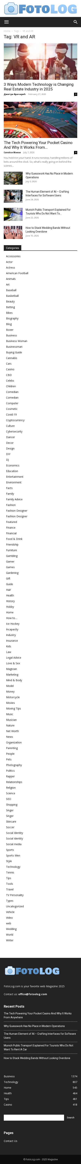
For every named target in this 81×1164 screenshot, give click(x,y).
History (10, 601)
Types (9, 900)
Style (9, 861)
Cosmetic (12, 409)
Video (9, 917)
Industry (11, 635)
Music (9, 714)
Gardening (12, 573)
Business (11, 335)
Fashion (11, 505)
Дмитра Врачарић (15, 94)
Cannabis (11, 358)
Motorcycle (13, 697)
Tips (8, 878)
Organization (14, 742)
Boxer (9, 329)
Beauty (10, 301)
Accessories (13, 256)
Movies (10, 703)
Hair (8, 590)
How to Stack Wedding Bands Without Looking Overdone (37, 1058)
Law (8, 652)
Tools (9, 883)
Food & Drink (14, 539)
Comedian (12, 392)
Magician (11, 669)
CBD (9, 375)
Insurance (12, 640)
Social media (13, 844)
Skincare (11, 821)
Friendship (12, 544)
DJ (7, 459)
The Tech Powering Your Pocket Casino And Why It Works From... (38, 145)
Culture (10, 426)
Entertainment (14, 476)
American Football (17, 273)
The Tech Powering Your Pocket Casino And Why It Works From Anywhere (38, 1015)
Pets (8, 759)
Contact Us (10, 1141)
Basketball (12, 296)
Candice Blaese (12, 152)
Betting (10, 307)
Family (10, 493)
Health (10, 595)
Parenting (12, 748)
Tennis (10, 872)
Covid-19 (11, 414)
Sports (10, 850)
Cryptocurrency (15, 420)
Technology (13, 867)
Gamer (10, 561)
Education (12, 471)
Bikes (9, 313)
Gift (8, 578)
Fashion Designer (16, 510)
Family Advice (14, 499)
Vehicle (10, 912)
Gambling (12, 556)
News (9, 737)
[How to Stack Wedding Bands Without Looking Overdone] (13, 232)
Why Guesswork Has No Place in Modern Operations (34, 1026)
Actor (9, 262)
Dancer (10, 437)
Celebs (10, 380)
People (10, 753)
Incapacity (12, 629)
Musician (11, 720)
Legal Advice (13, 657)
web (8, 923)
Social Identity (14, 833)
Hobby (10, 606)
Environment (13, 482)
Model (10, 686)
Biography (12, 318)
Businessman (14, 346)
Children (11, 386)
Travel (10, 889)
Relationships (14, 782)
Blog (9, 324)
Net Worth (12, 731)
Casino (10, 369)
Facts (9, 488)
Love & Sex (13, 663)
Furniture (11, 550)
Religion (11, 787)
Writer (9, 940)
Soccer (10, 827)
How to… (11, 618)
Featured (11, 522)
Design (10, 448)
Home (7, 31)
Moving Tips (13, 708)
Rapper (10, 776)
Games (10, 567)
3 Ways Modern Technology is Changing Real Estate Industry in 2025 (38, 86)
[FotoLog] (40, 9)
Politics (10, 770)
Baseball (11, 290)
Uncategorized (15, 906)
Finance (10, 527)
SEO (8, 799)
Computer (12, 403)
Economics (12, 465)
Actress (10, 267)
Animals (11, 279)
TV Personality (15, 895)
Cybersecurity (14, 431)
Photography (14, 765)
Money (10, 691)
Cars (8, 363)
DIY (8, 454)
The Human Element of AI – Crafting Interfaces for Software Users (40, 1035)
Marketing (12, 674)
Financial (11, 533)
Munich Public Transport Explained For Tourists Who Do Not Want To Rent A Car (38, 1047)
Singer (10, 810)
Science (10, 793)
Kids (8, 646)
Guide (9, 584)
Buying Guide (14, 352)
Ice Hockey (12, 623)
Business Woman (16, 341)
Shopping (11, 804)
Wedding (11, 929)
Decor (10, 443)
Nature (10, 725)
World (9, 934)
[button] (6, 22)
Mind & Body (14, 680)
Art (8, 284)
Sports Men (13, 855)
